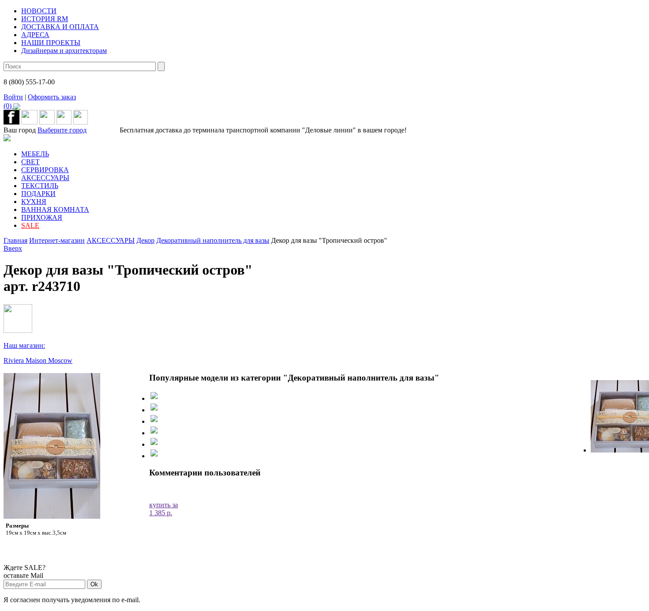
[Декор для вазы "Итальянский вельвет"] (154, 408)
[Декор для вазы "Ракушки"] (154, 454)
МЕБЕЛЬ (35, 154)
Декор (145, 240)
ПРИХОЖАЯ (41, 217)
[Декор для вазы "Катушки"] (154, 419)
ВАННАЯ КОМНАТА (55, 209)
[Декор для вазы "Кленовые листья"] (154, 431)
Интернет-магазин (57, 240)
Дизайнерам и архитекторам (64, 50)
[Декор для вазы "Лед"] (154, 396)
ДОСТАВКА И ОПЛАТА (60, 26)
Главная (15, 240)
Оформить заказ (40, 101)
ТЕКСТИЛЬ (39, 185)
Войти (13, 97)
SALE (30, 225)
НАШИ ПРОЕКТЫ (50, 42)
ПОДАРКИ (38, 193)
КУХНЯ (33, 201)
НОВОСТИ (39, 11)
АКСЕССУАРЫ (45, 177)
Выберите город (62, 130)
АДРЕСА (35, 34)
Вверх (13, 248)
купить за (163, 509)
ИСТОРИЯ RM (44, 19)
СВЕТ (30, 162)
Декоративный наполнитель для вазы (212, 240)
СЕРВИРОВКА (45, 169)
